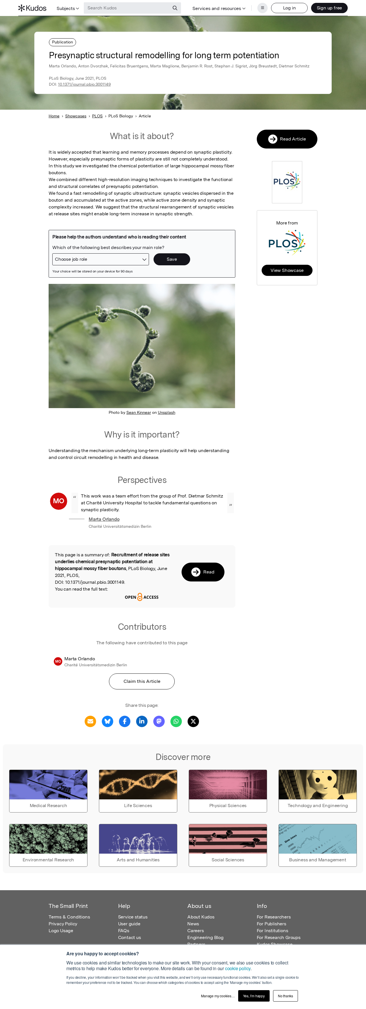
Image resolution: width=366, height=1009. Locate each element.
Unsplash (166, 412)
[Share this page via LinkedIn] (142, 721)
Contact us (129, 937)
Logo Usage (61, 930)
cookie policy (237, 968)
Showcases (75, 116)
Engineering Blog (205, 937)
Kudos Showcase (275, 944)
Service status (133, 917)
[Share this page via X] (193, 721)
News (193, 923)
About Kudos (200, 917)
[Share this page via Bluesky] (107, 721)
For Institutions (272, 930)
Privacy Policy (63, 923)
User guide (129, 923)
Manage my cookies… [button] (217, 995)
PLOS (97, 116)
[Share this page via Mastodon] (159, 721)
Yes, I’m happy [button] (254, 995)
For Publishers (271, 923)
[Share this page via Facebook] (125, 721)
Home (54, 116)
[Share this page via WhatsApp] (176, 721)
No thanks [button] (285, 995)
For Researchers (274, 917)
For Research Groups (279, 937)
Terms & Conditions (69, 917)
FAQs (123, 930)
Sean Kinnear (138, 412)
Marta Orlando (104, 519)
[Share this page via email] (90, 721)
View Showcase (286, 270)
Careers (195, 930)
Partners (196, 944)
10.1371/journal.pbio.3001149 (84, 84)
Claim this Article (142, 681)
